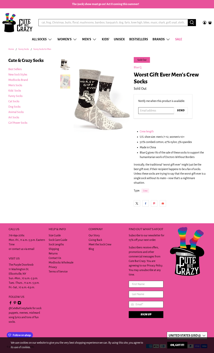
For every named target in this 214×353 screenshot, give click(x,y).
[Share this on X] (137, 203)
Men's (86, 39)
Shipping (54, 249)
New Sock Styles (17, 74)
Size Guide (55, 235)
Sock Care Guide (58, 240)
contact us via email (23, 249)
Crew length (147, 131)
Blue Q (137, 67)
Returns (53, 253)
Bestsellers (138, 39)
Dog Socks (14, 106)
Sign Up (146, 314)
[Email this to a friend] (163, 203)
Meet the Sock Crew (100, 244)
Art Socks (13, 117)
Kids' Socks (14, 90)
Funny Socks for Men (42, 49)
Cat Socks (13, 101)
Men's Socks (15, 85)
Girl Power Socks (17, 122)
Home (11, 49)
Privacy (53, 267)
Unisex (119, 39)
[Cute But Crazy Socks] (17, 22)
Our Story (94, 235)
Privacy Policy (154, 265)
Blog (91, 249)
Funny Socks (23, 49)
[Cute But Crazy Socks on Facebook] (10, 303)
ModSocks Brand (18, 80)
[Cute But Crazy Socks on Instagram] (19, 303)
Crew (145, 191)
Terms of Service (58, 271)
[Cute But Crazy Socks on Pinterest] (15, 303)
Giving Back (95, 240)
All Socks (39, 39)
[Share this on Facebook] (145, 203)
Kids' (105, 39)
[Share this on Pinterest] (154, 203)
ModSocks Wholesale (61, 262)
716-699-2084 (16, 235)
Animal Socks (16, 112)
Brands (158, 39)
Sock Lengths (56, 244)
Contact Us (55, 258)
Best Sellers (15, 69)
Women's (64, 39)
